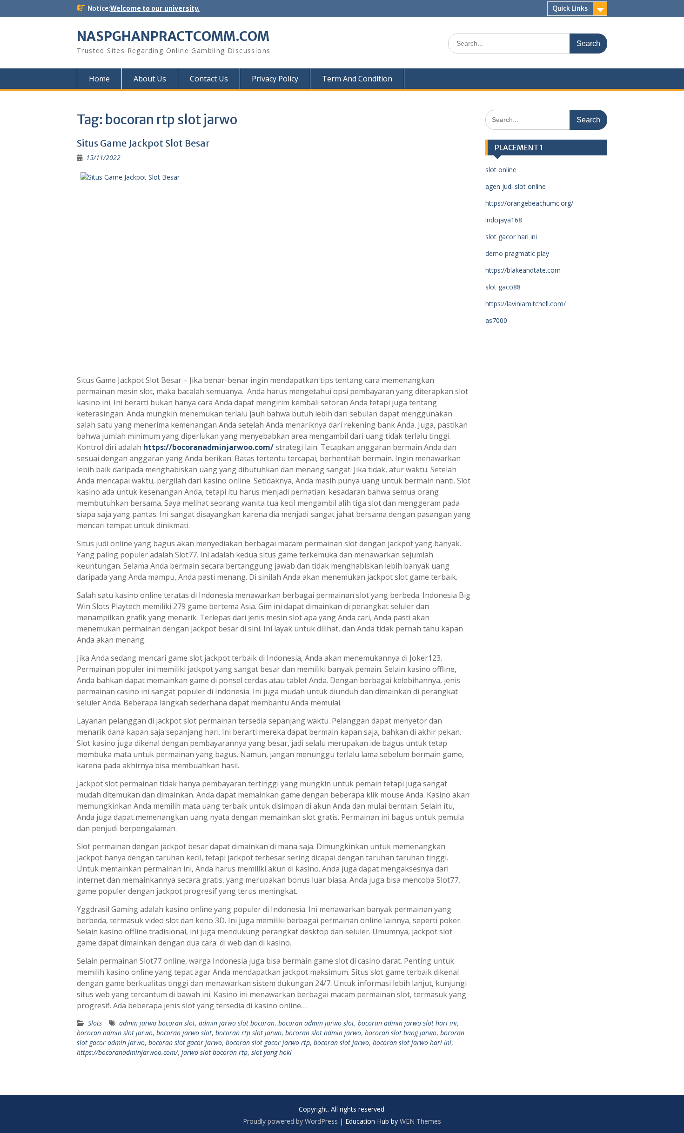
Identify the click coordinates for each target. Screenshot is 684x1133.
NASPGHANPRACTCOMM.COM (173, 36)
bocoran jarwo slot (184, 1032)
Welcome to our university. (155, 8)
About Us (150, 79)
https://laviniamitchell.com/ (525, 303)
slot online (500, 169)
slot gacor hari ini (511, 236)
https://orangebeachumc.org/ (529, 203)
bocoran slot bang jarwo (400, 1032)
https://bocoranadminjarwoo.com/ (208, 447)
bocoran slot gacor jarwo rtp (268, 1042)
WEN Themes (420, 1121)
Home (99, 79)
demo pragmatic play (517, 253)
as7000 (496, 320)
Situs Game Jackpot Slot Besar (143, 143)
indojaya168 (503, 219)
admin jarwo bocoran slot (157, 1023)
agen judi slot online (515, 186)
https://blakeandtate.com (523, 270)
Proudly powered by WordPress (290, 1121)
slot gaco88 (503, 286)
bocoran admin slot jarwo (115, 1032)
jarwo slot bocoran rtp (214, 1052)
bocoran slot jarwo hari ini (412, 1042)
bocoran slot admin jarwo (323, 1032)
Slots (95, 1023)
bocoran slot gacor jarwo (185, 1042)
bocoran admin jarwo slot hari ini (407, 1023)
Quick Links (570, 8)
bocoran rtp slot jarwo (248, 1032)
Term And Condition (357, 79)
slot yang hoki (271, 1052)
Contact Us (209, 79)
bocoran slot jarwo (341, 1042)
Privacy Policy (275, 79)
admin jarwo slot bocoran (237, 1023)
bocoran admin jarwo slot (316, 1023)
